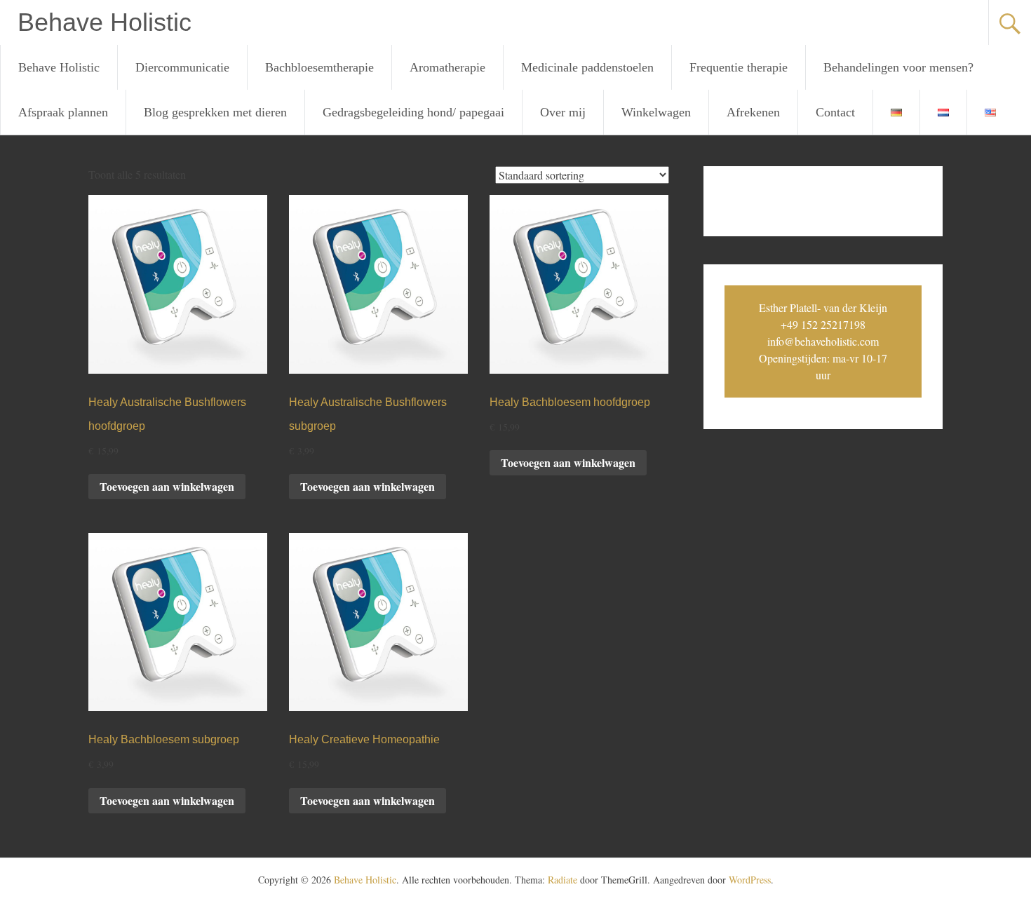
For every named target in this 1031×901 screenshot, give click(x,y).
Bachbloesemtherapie (319, 67)
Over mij (563, 112)
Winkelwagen (656, 112)
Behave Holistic (104, 22)
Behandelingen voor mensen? (898, 67)
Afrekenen (753, 112)
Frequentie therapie (738, 67)
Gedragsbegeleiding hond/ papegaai (413, 112)
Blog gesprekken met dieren (215, 112)
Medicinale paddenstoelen (587, 67)
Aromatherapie (447, 67)
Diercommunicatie (182, 67)
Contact (835, 112)
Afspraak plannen (63, 112)
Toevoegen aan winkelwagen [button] (167, 486)
